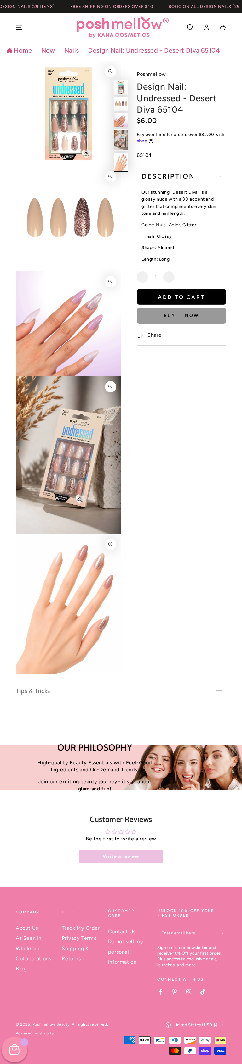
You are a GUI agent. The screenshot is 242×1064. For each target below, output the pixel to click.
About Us (27, 928)
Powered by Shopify (35, 1033)
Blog (21, 969)
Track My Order (81, 928)
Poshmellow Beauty (51, 1024)
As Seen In (29, 938)
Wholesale (28, 948)
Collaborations (33, 958)
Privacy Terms (79, 938)
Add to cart (181, 297)
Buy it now (181, 315)
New (48, 50)
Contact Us (121, 931)
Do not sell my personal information (125, 952)
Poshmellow (151, 74)
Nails (71, 50)
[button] (190, 27)
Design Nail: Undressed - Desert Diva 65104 (154, 50)
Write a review (121, 856)
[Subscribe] (222, 933)
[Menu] (19, 27)
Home (23, 50)
